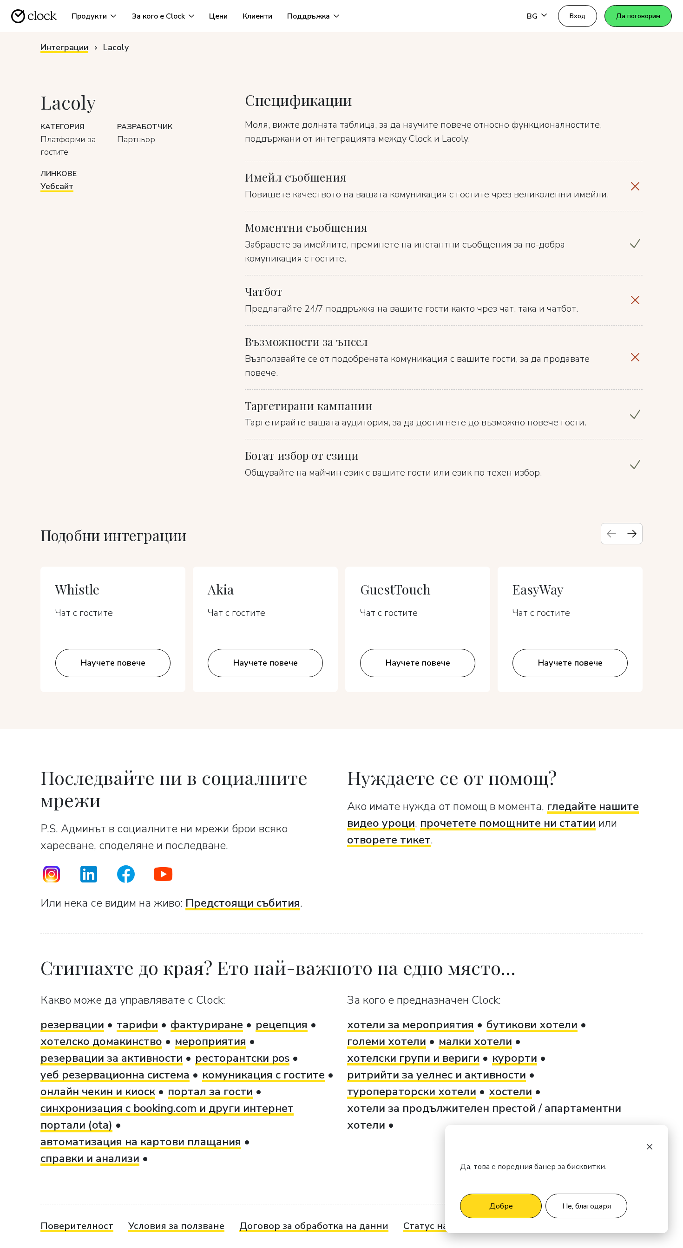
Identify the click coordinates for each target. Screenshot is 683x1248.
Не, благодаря (586, 1206)
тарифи (137, 1024)
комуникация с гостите (263, 1074)
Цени (218, 16)
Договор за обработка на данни (313, 1226)
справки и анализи (89, 1158)
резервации (72, 1024)
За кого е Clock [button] (158, 16)
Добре (501, 1206)
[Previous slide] (611, 533)
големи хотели (386, 1041)
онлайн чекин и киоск (97, 1091)
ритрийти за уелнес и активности (436, 1074)
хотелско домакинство (101, 1041)
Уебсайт (56, 186)
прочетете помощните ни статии (508, 823)
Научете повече (113, 662)
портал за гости (210, 1091)
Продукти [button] (89, 16)
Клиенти (257, 16)
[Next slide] (632, 533)
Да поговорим (638, 16)
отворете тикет (389, 839)
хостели (510, 1091)
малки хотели (475, 1041)
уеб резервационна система (115, 1074)
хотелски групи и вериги (413, 1058)
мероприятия (210, 1041)
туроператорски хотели (411, 1091)
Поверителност (76, 1226)
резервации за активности (111, 1058)
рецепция (282, 1024)
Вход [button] (577, 16)
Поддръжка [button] (308, 16)
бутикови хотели (532, 1024)
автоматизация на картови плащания (140, 1141)
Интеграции (64, 47)
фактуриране (207, 1024)
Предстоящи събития (242, 902)
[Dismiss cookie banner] (649, 1146)
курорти (514, 1058)
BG (532, 16)
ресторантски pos (242, 1058)
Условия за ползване (176, 1226)
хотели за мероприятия (410, 1024)
